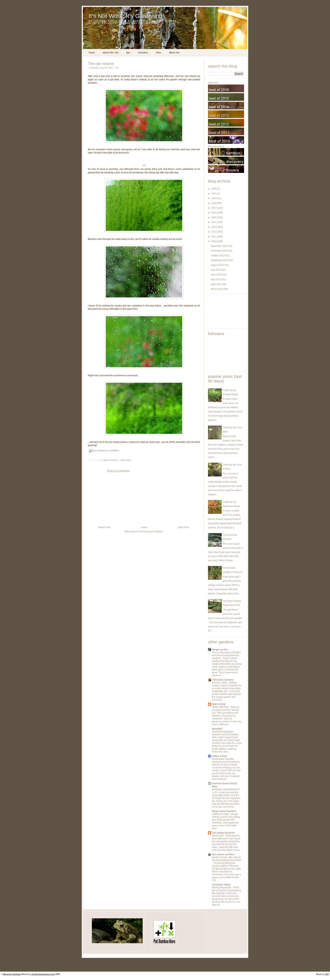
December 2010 (219, 246)
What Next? (218, 836)
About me (174, 52)
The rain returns (101, 63)
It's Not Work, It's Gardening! (126, 16)
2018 (214, 203)
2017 (214, 208)
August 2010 (218, 265)
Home (92, 52)
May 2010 (216, 279)
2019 (214, 198)
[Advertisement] (225, 311)
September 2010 (220, 260)
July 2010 (216, 270)
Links (158, 52)
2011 (214, 236)
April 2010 (216, 284)
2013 (214, 227)
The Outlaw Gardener (223, 832)
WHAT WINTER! (220, 707)
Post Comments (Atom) (151, 531)
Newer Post (104, 527)
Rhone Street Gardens (224, 811)
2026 (214, 188)
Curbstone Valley (221, 884)
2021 (214, 193)
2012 (214, 231)
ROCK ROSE (219, 704)
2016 (214, 212)
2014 (214, 222)
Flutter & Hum (219, 756)
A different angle (220, 814)
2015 (214, 217)
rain (117, 68)
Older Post (183, 527)
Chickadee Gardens (223, 679)
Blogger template (12, 974)
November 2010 (219, 250)
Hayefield (217, 728)
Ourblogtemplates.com (43, 974)
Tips (128, 52)
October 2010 (218, 255)
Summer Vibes (220, 683)
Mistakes (143, 52)
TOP (326, 974)
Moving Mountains (222, 887)
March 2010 (217, 289)
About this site (110, 52)
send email (125, 460)
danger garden (220, 649)
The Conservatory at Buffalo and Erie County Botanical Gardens (226, 655)
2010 (214, 241)
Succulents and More (223, 854)
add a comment (110, 460)
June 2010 (216, 274)
